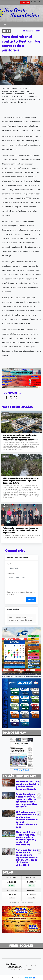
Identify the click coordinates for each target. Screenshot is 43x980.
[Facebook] (32, 2)
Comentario (11, 573)
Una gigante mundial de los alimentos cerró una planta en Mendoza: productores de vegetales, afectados (20, 437)
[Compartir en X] (11, 397)
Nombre (9, 564)
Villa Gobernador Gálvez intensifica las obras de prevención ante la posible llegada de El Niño (21, 480)
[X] (40, 2)
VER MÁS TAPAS (21, 770)
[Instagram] (36, 2)
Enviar (31, 599)
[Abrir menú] (5, 24)
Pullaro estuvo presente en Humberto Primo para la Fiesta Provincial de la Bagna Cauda (20, 530)
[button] (18, 2)
